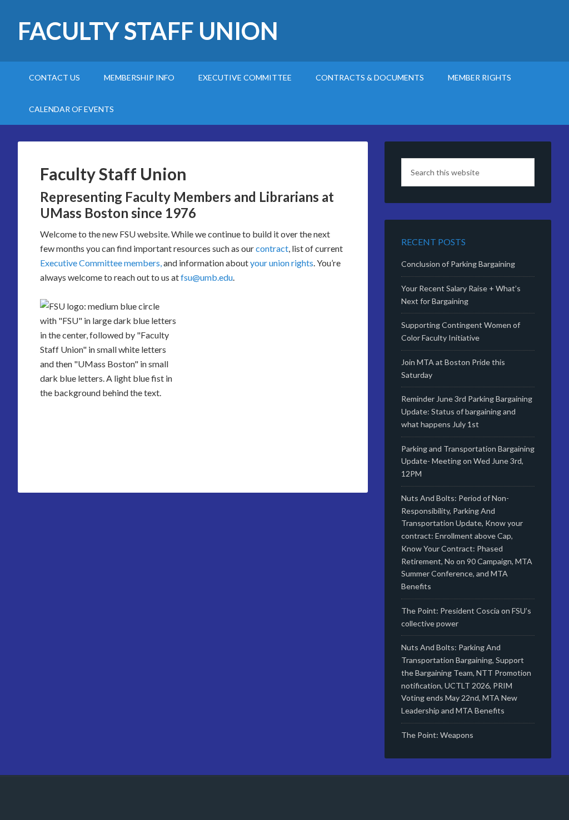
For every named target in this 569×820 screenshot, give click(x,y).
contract (272, 248)
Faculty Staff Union (148, 31)
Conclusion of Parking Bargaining (458, 264)
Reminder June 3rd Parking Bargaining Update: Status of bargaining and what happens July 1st (466, 411)
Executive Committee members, (101, 262)
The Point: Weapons (437, 735)
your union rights (281, 262)
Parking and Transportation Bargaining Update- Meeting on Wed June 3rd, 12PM (468, 461)
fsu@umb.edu (207, 277)
